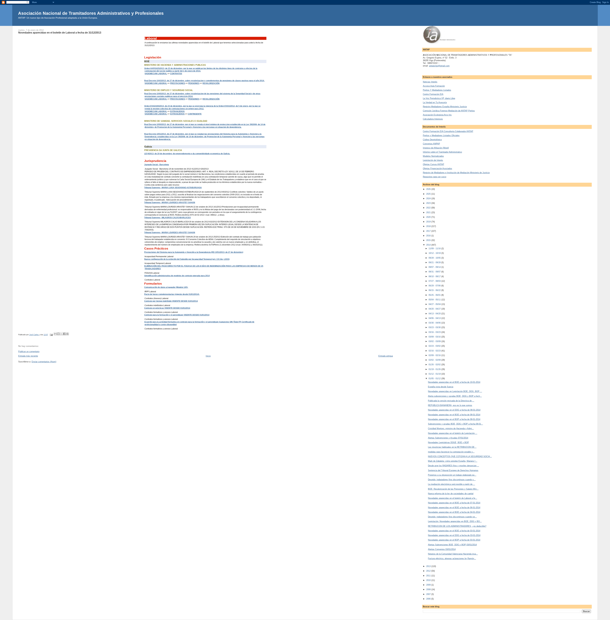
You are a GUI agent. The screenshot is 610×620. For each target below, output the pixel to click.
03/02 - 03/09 (435, 341)
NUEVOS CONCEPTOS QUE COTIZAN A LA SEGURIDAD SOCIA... (460, 456)
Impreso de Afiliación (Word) (436, 148)
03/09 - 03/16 (435, 337)
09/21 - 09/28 (435, 262)
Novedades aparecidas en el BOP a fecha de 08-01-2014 (454, 419)
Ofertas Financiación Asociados (437, 168)
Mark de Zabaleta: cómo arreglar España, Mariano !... (452, 461)
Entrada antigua (385, 356)
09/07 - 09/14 (435, 267)
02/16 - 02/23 (435, 351)
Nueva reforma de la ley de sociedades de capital (450, 493)
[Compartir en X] (61, 333)
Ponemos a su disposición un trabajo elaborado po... (452, 475)
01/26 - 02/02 (435, 364)
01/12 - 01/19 (435, 374)
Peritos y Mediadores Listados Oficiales (441, 135)
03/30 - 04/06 (435, 323)
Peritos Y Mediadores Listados (437, 90)
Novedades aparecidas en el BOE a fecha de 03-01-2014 (454, 531)
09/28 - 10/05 (435, 258)
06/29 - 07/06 (435, 285)
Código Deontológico (432, 139)
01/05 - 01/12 (435, 378)
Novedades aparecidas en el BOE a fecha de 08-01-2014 (454, 414)
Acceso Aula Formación (434, 86)
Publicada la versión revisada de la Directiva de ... (451, 401)
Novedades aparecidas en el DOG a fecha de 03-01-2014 (454, 535)
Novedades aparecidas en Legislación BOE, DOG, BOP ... (455, 391)
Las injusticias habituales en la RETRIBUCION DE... (452, 447)
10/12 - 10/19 (435, 253)
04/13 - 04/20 (435, 313)
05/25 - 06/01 (435, 295)
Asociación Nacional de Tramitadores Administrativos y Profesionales (91, 13)
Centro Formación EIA (433, 94)
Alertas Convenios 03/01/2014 (442, 549)
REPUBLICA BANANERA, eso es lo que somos (450, 405)
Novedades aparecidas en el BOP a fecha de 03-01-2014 (454, 540)
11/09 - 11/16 (435, 248)
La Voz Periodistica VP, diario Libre (439, 98)
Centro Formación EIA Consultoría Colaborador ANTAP (448, 131)
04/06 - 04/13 (435, 318)
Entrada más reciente (28, 356)
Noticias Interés (430, 82)
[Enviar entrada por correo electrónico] (51, 335)
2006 (428, 599)
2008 (428, 589)
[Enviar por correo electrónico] (55, 333)
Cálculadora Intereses (433, 119)
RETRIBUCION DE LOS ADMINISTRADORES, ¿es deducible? (457, 526)
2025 (428, 194)
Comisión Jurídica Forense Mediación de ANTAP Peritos (449, 111)
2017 (428, 231)
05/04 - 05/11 (435, 299)
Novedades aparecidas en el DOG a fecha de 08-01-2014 (454, 410)
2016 (428, 235)
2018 (428, 226)
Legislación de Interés (433, 160)
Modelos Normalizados (433, 156)
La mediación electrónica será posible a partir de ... (451, 484)
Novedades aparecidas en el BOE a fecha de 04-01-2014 (454, 512)
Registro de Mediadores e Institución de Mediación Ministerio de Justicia (456, 172)
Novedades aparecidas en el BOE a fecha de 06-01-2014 (454, 507)
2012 (428, 571)
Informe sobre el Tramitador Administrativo (442, 152)
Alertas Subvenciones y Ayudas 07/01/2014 (448, 438)
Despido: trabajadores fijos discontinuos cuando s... (452, 479)
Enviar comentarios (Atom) (44, 361)
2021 (428, 212)
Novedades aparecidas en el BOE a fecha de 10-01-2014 (454, 382)
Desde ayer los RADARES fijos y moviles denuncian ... (453, 465)
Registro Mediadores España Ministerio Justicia (445, 106)
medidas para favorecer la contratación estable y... (451, 452)
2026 (428, 189)
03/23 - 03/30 (435, 327)
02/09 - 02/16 (435, 355)
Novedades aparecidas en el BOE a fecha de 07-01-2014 (454, 503)
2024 (428, 198)
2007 (428, 594)
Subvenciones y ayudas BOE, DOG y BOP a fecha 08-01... (455, 424)
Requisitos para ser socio (434, 177)
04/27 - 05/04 (435, 304)
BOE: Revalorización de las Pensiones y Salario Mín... (453, 489)
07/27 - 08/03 (435, 281)
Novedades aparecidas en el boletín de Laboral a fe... (452, 498)
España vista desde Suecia (440, 387)
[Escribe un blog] (58, 333)
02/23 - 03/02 (435, 346)
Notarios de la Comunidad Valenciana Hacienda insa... (453, 554)
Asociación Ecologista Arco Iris (437, 115)
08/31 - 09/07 (435, 271)
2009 (428, 585)
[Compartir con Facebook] (64, 333)
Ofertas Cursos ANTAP (433, 164)
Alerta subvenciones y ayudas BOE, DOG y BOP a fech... (455, 396)
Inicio (208, 356)
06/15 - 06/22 (435, 290)
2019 (428, 221)
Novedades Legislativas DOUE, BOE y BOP (448, 442)
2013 (428, 566)
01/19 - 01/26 (435, 369)
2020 (428, 217)
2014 (428, 245)
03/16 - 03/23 (435, 332)
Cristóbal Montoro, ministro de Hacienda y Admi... (451, 428)
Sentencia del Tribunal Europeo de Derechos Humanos (453, 470)
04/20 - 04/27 (435, 309)
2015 (428, 240)
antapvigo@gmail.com (439, 66)
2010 (428, 580)
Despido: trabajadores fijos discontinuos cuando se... (452, 517)
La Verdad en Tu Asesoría (435, 102)
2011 (428, 575)
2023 (428, 203)
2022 (428, 208)
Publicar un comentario (28, 351)
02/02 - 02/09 (435, 360)
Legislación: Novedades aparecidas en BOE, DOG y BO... (455, 521)
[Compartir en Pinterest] (67, 333)
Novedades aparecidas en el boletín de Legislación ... (452, 433)
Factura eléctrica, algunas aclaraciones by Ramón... (452, 558)
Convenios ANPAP (431, 144)
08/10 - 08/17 (435, 276)
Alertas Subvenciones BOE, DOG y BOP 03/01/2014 (452, 544)
